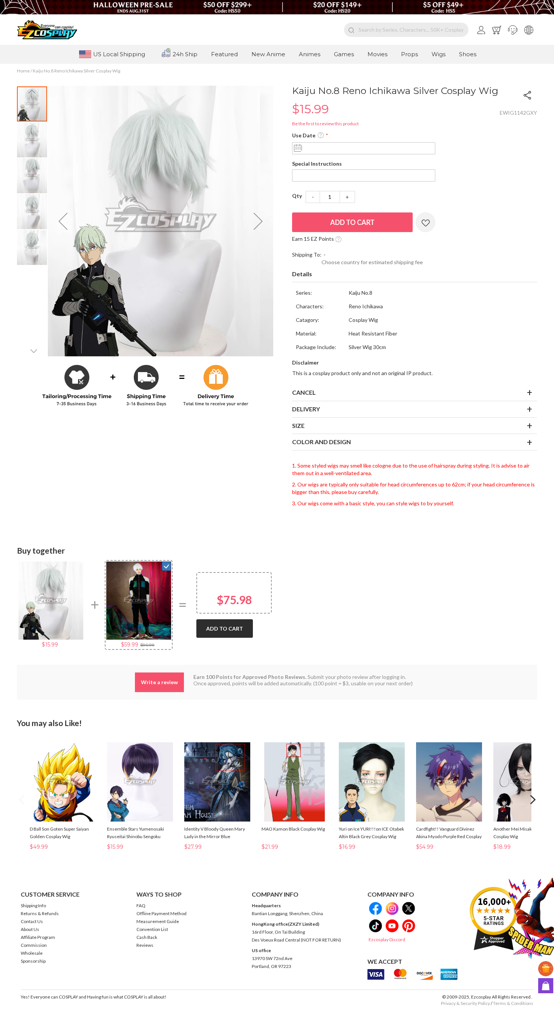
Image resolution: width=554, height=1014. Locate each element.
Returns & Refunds (40, 913)
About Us (30, 929)
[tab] (414, 274)
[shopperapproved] (493, 918)
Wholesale (32, 953)
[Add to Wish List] (425, 222)
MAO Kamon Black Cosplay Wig (293, 829)
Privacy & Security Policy (465, 1003)
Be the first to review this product (325, 123)
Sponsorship (33, 961)
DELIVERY (306, 408)
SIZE (298, 425)
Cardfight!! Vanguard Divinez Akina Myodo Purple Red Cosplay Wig (449, 836)
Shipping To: (306, 254)
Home (23, 71)
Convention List (152, 929)
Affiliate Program (38, 937)
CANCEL (304, 392)
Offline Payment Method (161, 913)
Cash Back (146, 937)
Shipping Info (33, 905)
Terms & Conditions (513, 1003)
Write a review (159, 682)
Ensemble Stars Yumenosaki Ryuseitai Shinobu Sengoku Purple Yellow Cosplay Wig (135, 836)
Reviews (144, 945)
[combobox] (406, 30)
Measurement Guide (157, 921)
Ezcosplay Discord (387, 939)
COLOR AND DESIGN (321, 441)
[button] (512, 30)
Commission (34, 945)
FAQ (140, 905)
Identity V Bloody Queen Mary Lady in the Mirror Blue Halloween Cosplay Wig (214, 836)
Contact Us (32, 921)
